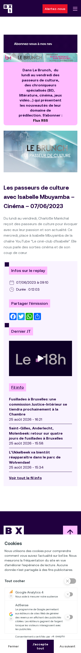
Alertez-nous (55, 9)
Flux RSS (40, 120)
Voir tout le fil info (25, 477)
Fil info (17, 387)
